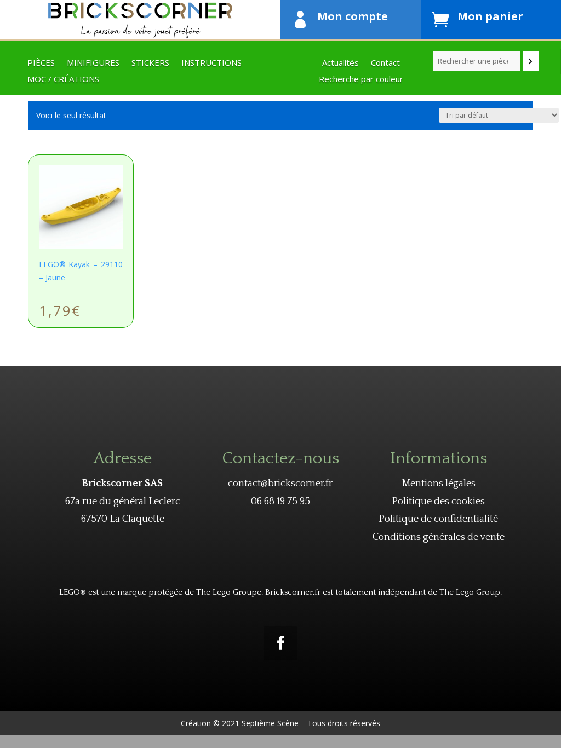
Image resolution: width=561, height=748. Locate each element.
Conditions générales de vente (439, 537)
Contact (385, 63)
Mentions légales (439, 483)
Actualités (340, 63)
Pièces (41, 63)
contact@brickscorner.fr (280, 483)
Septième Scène (270, 723)
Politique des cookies (438, 501)
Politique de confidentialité (438, 519)
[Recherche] (531, 61)
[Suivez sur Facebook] (280, 643)
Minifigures (93, 63)
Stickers (150, 63)
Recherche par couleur (361, 79)
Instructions (211, 63)
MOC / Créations (63, 79)
